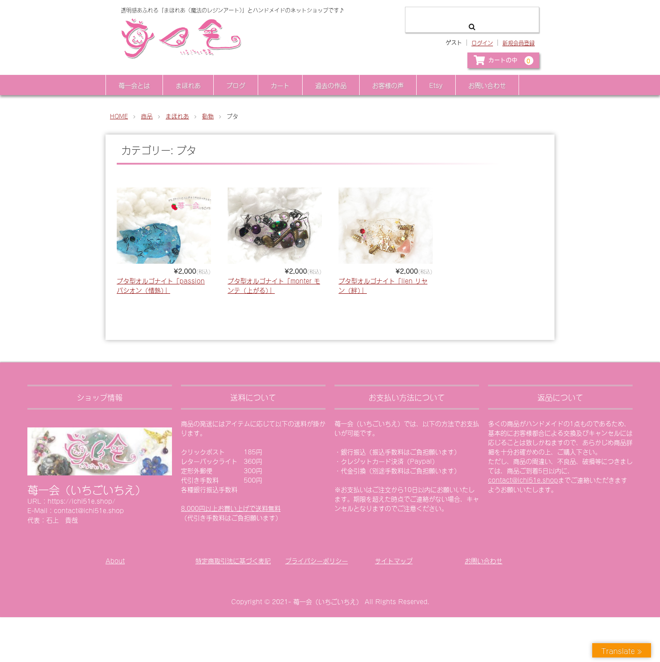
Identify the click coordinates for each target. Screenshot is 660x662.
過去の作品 (331, 85)
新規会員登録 (518, 42)
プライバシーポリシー (316, 560)
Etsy (436, 85)
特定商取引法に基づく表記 (233, 560)
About (115, 560)
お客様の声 (388, 85)
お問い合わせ (487, 85)
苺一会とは (134, 85)
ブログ (235, 85)
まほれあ (188, 85)
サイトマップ (394, 560)
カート (280, 85)
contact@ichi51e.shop (523, 479)
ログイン (482, 42)
